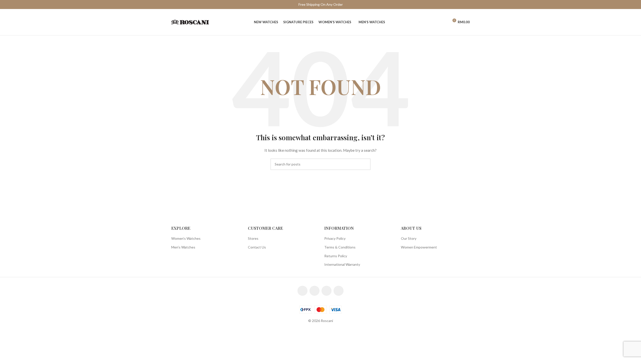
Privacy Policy (335, 238)
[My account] (442, 22)
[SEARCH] (365, 164)
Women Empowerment (419, 247)
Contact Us (257, 247)
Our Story (408, 238)
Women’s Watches (186, 238)
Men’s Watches (183, 247)
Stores (253, 238)
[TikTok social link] (339, 291)
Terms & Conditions (340, 247)
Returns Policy (335, 256)
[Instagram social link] (314, 291)
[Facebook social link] (302, 291)
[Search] (434, 22)
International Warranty (342, 264)
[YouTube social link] (327, 291)
